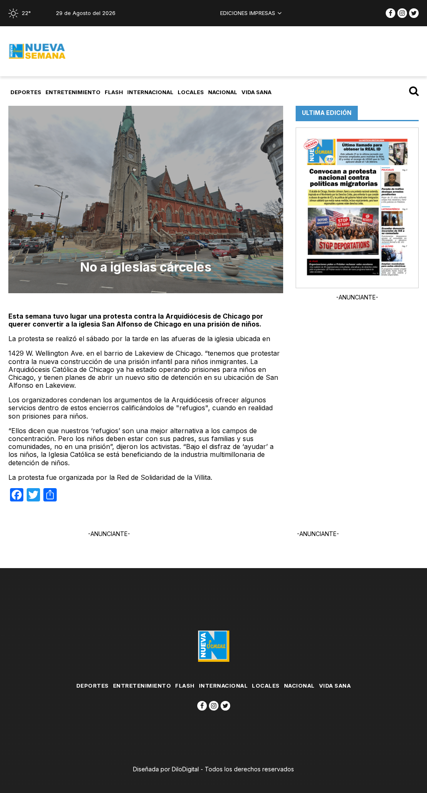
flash (114, 92)
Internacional (150, 92)
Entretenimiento (72, 92)
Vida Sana (256, 92)
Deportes (25, 92)
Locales (191, 92)
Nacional (222, 92)
